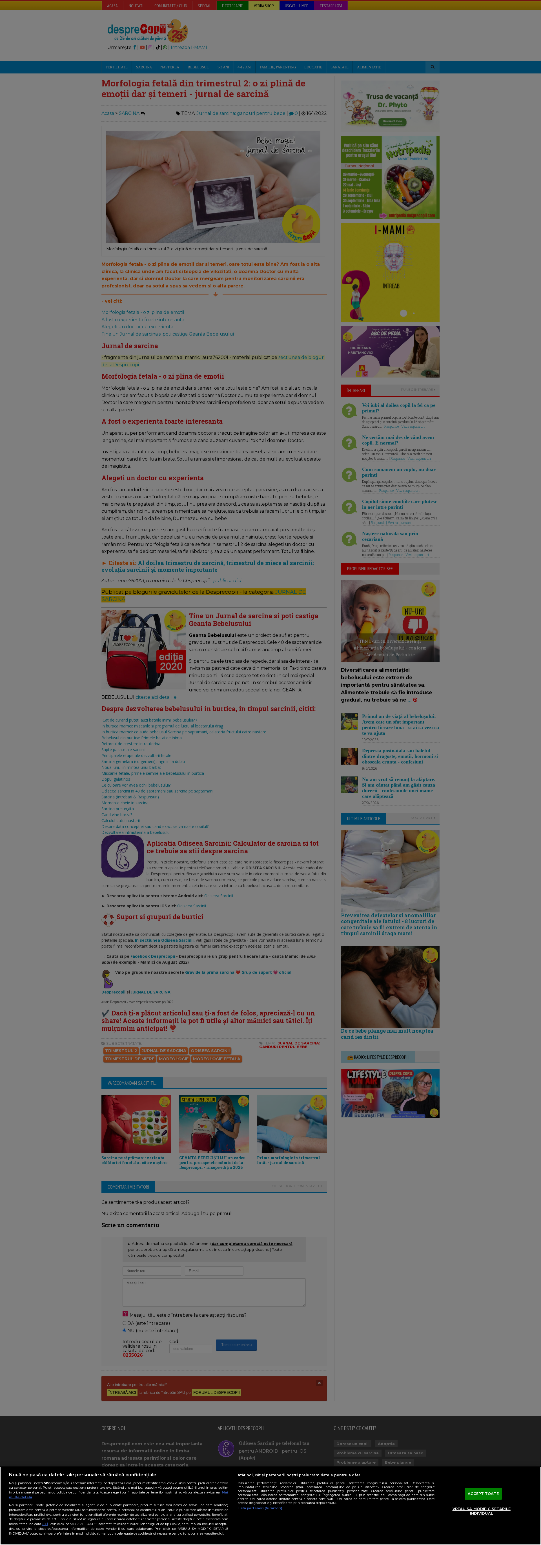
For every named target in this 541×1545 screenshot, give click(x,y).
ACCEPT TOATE (483, 1494)
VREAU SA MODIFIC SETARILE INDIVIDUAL (482, 1510)
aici (45, 1524)
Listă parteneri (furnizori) (260, 1508)
